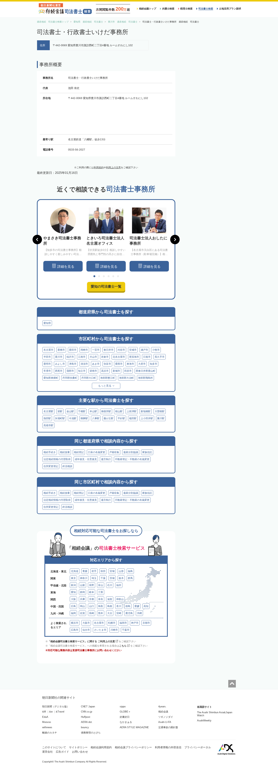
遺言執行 (106, 459)
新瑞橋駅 (146, 411)
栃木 (121, 578)
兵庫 (82, 599)
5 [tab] (113, 276)
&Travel (60, 711)
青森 (84, 571)
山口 (91, 606)
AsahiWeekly (204, 720)
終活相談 (67, 466)
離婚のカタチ (49, 732)
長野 (91, 585)
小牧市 (156, 349)
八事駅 (95, 418)
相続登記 (79, 452)
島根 (109, 606)
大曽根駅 (160, 411)
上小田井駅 (147, 418)
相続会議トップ (147, 8)
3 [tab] (104, 276)
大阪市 (86, 622)
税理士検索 (186, 8)
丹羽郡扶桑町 (69, 377)
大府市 (142, 363)
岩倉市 (105, 356)
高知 (146, 606)
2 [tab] (99, 276)
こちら (123, 645)
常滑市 (47, 370)
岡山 (82, 606)
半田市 (47, 356)
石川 (109, 585)
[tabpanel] (63, 240)
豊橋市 (61, 349)
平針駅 (121, 418)
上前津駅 (132, 411)
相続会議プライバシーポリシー (133, 747)
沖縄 (139, 613)
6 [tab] (118, 276)
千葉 (103, 578)
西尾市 (58, 370)
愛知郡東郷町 (50, 377)
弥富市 (107, 363)
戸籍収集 (114, 452)
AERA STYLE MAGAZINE (134, 727)
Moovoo (46, 722)
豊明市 (47, 363)
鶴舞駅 (84, 418)
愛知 (73, 592)
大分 (109, 613)
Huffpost (85, 717)
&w (51, 711)
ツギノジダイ (165, 717)
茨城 (112, 578)
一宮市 (95, 349)
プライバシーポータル (197, 747)
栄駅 (59, 411)
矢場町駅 (60, 418)
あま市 (95, 363)
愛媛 (136, 606)
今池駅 (72, 418)
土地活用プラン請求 (230, 8)
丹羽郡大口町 (88, 377)
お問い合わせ (80, 751)
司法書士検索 (205, 8)
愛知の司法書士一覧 (106, 286)
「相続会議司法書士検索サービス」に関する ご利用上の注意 (81, 641)
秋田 (103, 571)
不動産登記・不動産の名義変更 (132, 459)
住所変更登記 (50, 466)
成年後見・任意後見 (86, 459)
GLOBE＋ (125, 711)
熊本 (100, 613)
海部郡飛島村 (145, 377)
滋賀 (109, 599)
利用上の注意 (113, 167)
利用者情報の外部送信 (168, 747)
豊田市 (72, 349)
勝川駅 (161, 418)
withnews (47, 727)
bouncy (85, 727)
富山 (100, 585)
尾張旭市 (134, 356)
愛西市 (119, 363)
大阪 (73, 599)
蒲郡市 (70, 370)
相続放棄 (65, 452)
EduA (45, 717)
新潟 (73, 585)
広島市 (74, 629)
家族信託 (147, 452)
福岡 (73, 613)
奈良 (100, 599)
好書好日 (125, 717)
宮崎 (118, 613)
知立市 (81, 370)
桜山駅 (119, 411)
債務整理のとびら (91, 732)
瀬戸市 (144, 349)
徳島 (127, 606)
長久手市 (160, 356)
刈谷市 (121, 349)
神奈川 (83, 578)
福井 (118, 585)
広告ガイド (62, 751)
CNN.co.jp (86, 711)
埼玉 (94, 578)
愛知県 (47, 323)
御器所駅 (106, 411)
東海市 (130, 363)
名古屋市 (48, 349)
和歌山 (120, 599)
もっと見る (104, 385)
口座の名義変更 (96, 452)
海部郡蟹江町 (107, 377)
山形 (121, 571)
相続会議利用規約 (101, 747)
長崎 (91, 613)
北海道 (74, 571)
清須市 (84, 363)
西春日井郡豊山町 (145, 370)
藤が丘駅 (108, 418)
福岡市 (123, 622)
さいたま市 (100, 629)
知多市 (153, 363)
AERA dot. (86, 722)
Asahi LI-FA (164, 722)
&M (44, 711)
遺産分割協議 (130, 452)
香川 (118, 606)
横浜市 (74, 622)
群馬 (130, 578)
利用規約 (99, 167)
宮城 (112, 571)
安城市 (133, 349)
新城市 (116, 370)
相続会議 (163, 711)
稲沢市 (70, 356)
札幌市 (111, 622)
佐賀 (82, 613)
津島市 (72, 363)
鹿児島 (129, 613)
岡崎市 (84, 349)
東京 (73, 578)
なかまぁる (126, 722)
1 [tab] (94, 276)
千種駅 (81, 411)
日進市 (147, 356)
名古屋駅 (48, 411)
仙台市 (86, 629)
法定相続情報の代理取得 (57, 459)
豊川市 (58, 356)
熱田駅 (47, 418)
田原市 (128, 370)
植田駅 (133, 418)
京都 (91, 599)
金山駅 (70, 411)
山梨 (82, 585)
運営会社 (47, 751)
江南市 (81, 356)
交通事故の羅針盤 (168, 727)
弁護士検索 (168, 8)
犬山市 (93, 356)
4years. (162, 706)
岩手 (94, 571)
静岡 (82, 592)
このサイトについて (54, 747)
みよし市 (60, 363)
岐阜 (91, 592)
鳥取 (100, 606)
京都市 (146, 622)
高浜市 (105, 370)
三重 (100, 592)
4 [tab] (108, 276)
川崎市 (114, 629)
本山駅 (93, 411)
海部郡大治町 (126, 377)
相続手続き (49, 452)
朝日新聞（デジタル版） (55, 706)
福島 (130, 571)
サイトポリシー (78, 747)
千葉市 (125, 629)
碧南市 (93, 370)
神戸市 (134, 622)
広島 (73, 606)
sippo (123, 706)
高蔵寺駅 (48, 425)
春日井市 (108, 349)
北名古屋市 (119, 356)
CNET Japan (88, 706)
